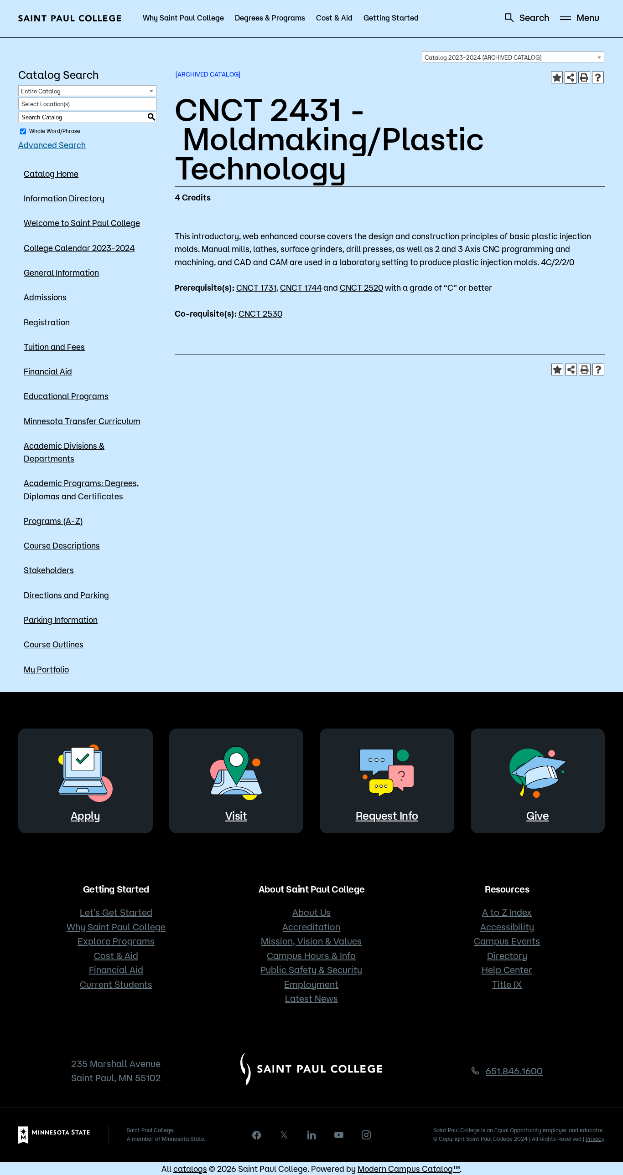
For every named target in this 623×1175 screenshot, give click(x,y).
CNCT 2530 (260, 313)
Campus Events (507, 941)
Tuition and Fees (54, 346)
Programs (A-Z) (53, 520)
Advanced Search (52, 144)
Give (537, 815)
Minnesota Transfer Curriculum (82, 421)
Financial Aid (48, 371)
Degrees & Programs (270, 18)
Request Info (387, 815)
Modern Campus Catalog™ (409, 1168)
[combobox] (513, 56)
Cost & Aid (334, 18)
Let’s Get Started (116, 912)
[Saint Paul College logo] (69, 18)
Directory (507, 955)
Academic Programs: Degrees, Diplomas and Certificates (81, 489)
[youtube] (338, 1135)
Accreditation (311, 927)
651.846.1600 (514, 1071)
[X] (284, 1134)
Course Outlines (53, 644)
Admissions (45, 297)
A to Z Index (507, 912)
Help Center (507, 970)
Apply (85, 815)
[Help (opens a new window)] (598, 77)
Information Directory (64, 198)
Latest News (311, 998)
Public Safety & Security (311, 970)
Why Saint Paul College (183, 18)
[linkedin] (311, 1134)
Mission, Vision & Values (311, 941)
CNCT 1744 (301, 287)
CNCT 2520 (361, 287)
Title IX (507, 984)
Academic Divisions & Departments (64, 452)
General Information (61, 272)
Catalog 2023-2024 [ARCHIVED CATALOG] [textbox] (483, 57)
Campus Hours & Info (311, 955)
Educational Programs (66, 395)
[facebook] (256, 1135)
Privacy (595, 1139)
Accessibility (507, 927)
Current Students (116, 984)
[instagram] (366, 1134)
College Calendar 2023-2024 (79, 247)
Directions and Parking (66, 595)
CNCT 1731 (256, 287)
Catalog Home (51, 173)
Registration (47, 322)
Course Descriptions (62, 545)
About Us (311, 912)
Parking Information (61, 619)
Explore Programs (116, 941)
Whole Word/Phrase (54, 131)
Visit (236, 815)
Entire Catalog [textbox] (41, 91)
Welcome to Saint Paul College (82, 222)
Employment (311, 984)
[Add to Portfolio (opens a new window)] (557, 77)
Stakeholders (49, 570)
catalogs (190, 1168)
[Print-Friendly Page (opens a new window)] (584, 77)
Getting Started (391, 18)
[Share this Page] (570, 77)
